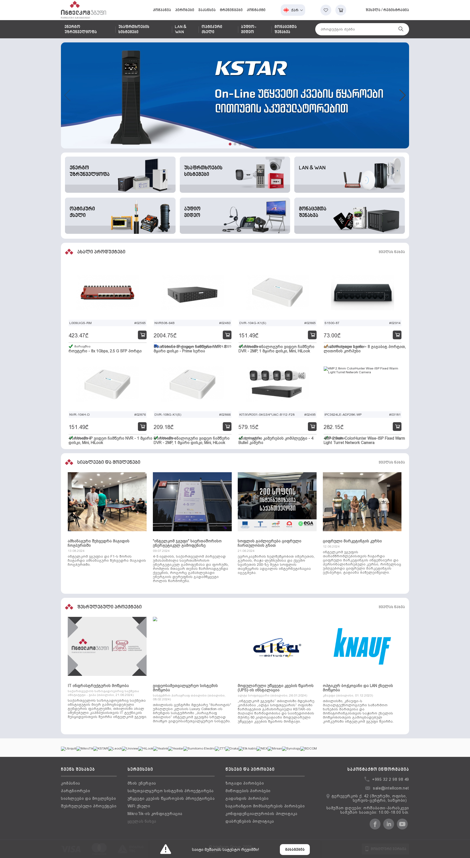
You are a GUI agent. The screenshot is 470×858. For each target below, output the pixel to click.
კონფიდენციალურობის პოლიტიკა (261, 814)
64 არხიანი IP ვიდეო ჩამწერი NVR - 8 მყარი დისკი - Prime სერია (190, 348)
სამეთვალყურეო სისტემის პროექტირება (171, 791)
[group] (235, 95)
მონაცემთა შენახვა (285, 29)
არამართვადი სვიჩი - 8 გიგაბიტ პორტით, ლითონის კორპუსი (365, 348)
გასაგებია (295, 849)
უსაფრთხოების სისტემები (133, 29)
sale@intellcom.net (391, 788)
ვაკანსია (207, 10)
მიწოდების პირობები (248, 791)
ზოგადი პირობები (244, 783)
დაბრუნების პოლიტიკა (249, 821)
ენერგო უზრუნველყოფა (80, 29)
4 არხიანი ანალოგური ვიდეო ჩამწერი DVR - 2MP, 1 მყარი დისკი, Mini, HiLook (276, 348)
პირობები (184, 10)
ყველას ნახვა (392, 252)
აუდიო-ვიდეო (248, 29)
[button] (230, 144)
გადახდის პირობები (246, 798)
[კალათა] (340, 10)
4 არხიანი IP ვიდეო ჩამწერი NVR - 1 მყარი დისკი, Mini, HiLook (110, 440)
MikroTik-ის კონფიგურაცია (155, 814)
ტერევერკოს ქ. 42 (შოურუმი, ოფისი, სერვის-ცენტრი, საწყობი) (369, 798)
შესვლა (373, 10)
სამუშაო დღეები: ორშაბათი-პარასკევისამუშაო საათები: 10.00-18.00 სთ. (367, 810)
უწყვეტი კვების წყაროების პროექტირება (171, 798)
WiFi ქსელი (139, 806)
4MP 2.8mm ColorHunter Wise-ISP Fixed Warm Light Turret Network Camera (364, 440)
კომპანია (162, 10)
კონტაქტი (256, 10)
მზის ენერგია (142, 783)
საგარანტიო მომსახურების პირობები (265, 806)
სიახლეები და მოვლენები (88, 798)
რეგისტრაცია (396, 10)
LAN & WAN (180, 29)
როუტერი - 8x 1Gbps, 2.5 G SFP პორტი (105, 351)
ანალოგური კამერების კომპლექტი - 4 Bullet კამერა (276, 440)
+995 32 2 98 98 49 (390, 779)
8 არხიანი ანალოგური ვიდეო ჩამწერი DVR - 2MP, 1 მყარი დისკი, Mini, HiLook (192, 440)
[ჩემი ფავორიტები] (325, 10)
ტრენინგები (231, 10)
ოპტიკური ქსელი (212, 29)
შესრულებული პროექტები (89, 806)
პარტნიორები (75, 791)
